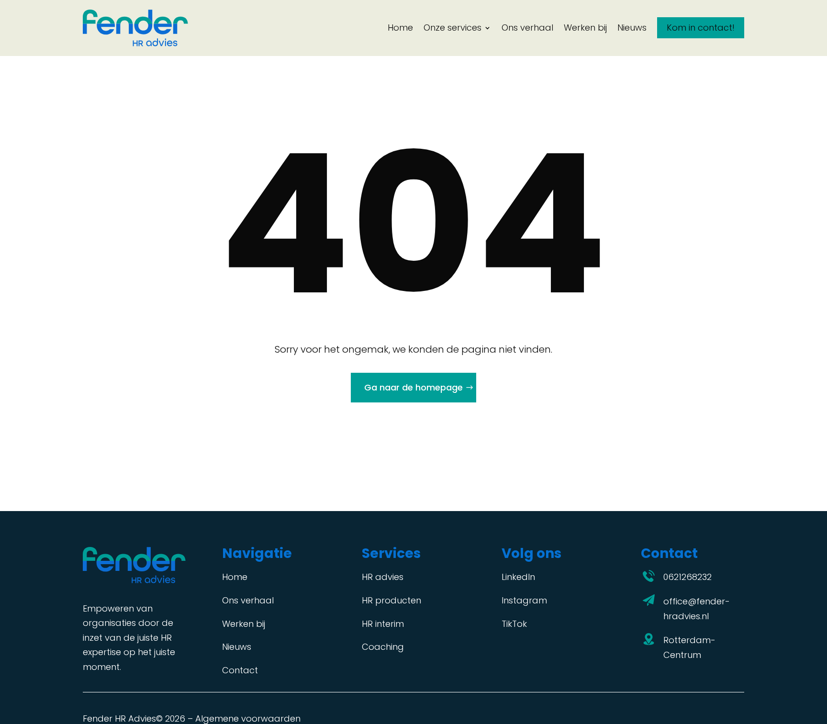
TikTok (514, 624)
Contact (240, 670)
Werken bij (585, 27)
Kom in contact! (701, 27)
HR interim (383, 624)
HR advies (382, 577)
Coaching (383, 647)
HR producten (391, 600)
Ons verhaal (527, 27)
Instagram (524, 600)
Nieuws (632, 27)
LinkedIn (518, 577)
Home (400, 27)
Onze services (452, 27)
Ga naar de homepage (413, 387)
